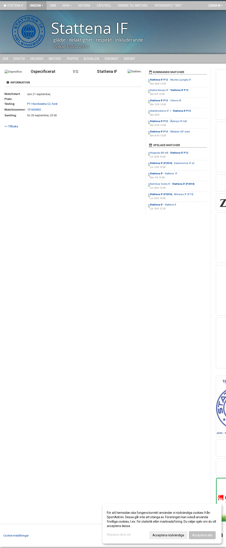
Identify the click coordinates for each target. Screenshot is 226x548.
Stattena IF (14, 5)
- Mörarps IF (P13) (171, 194)
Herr (65, 5)
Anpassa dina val (118, 534)
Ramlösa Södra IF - (172, 184)
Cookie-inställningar (16, 535)
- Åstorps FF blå (168, 121)
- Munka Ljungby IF (171, 79)
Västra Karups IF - (169, 90)
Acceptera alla (202, 535)
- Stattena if (163, 204)
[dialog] (162, 524)
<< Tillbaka (11, 126)
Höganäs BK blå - (169, 152)
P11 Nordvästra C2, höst (42, 103)
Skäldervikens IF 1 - (170, 110)
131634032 (34, 109)
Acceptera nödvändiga (168, 535)
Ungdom (35, 5)
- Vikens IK (166, 100)
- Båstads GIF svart (170, 131)
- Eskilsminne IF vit (172, 163)
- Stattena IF (164, 173)
